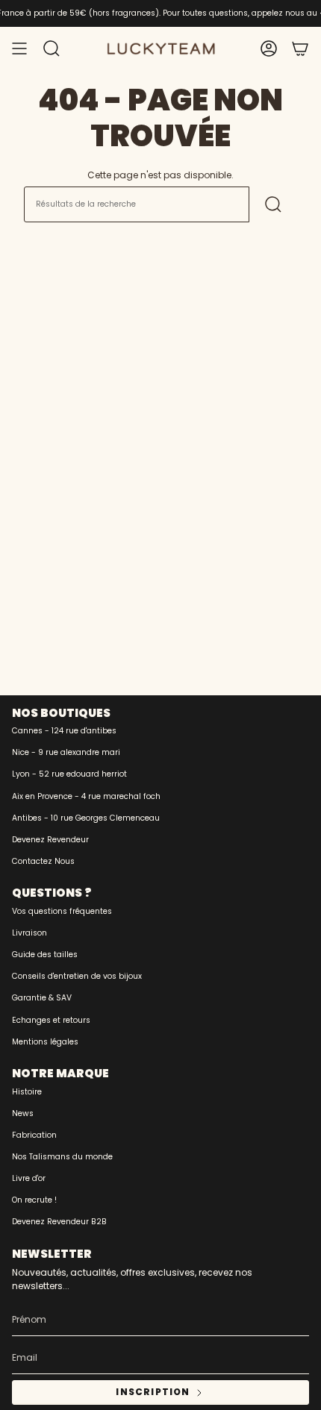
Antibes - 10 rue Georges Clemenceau (86, 818)
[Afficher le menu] (19, 48)
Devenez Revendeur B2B (59, 1221)
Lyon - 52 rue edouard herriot (69, 774)
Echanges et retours (51, 1020)
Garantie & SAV (42, 997)
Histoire (27, 1091)
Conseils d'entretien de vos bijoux (77, 976)
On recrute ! (34, 1200)
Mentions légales (45, 1041)
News (23, 1113)
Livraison (29, 933)
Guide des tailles (45, 954)
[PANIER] (300, 48)
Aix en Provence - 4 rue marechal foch (86, 796)
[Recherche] (273, 204)
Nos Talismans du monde (62, 1156)
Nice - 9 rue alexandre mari (66, 752)
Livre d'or (29, 1178)
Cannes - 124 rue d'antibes (64, 730)
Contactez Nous (43, 861)
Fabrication (34, 1135)
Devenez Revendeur (50, 839)
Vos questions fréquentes (62, 911)
